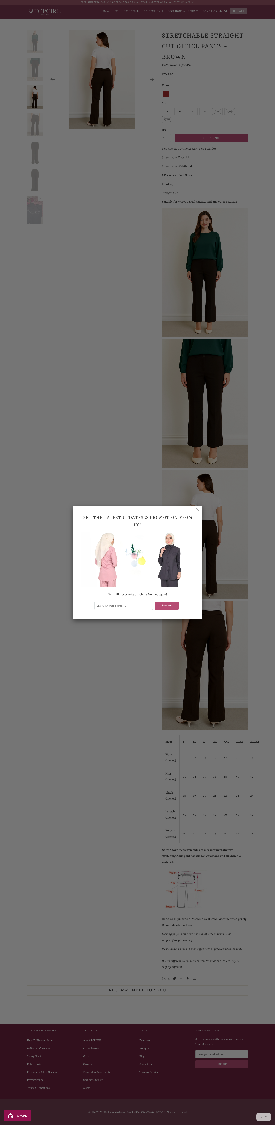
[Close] (198, 510)
